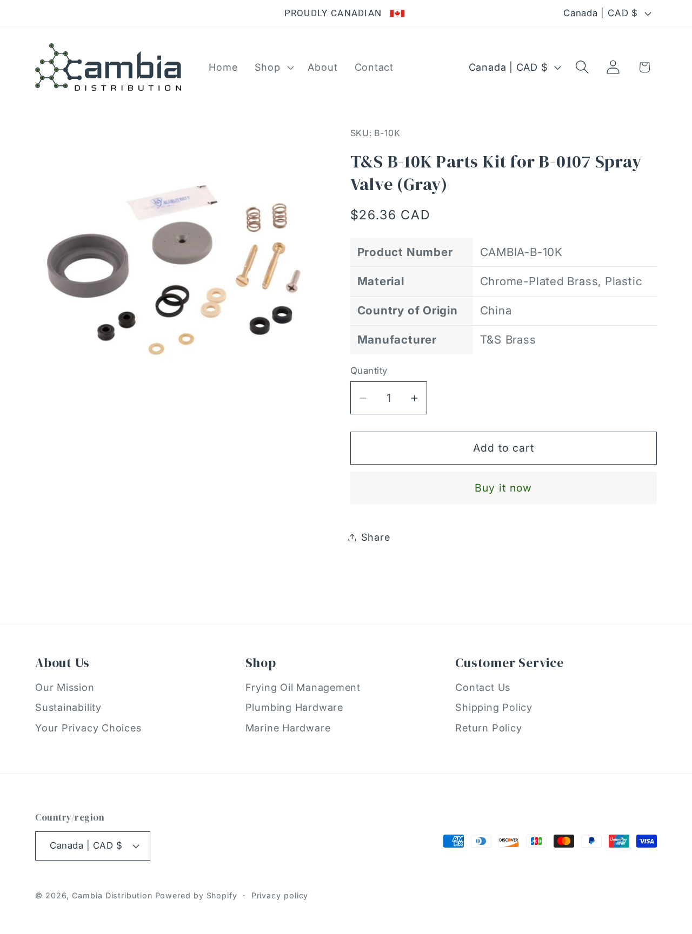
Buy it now (504, 487)
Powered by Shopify (196, 895)
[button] (273, 67)
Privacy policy (280, 895)
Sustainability (68, 707)
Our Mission (65, 687)
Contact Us (482, 687)
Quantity (369, 370)
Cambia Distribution (112, 895)
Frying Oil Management (303, 687)
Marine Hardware (288, 728)
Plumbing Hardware (294, 707)
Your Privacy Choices (88, 728)
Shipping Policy (494, 707)
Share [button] (375, 537)
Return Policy (488, 728)
